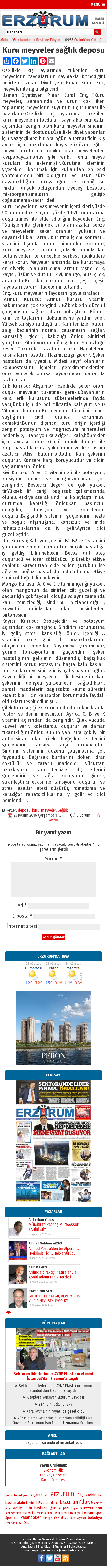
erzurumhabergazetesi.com (29, 1543)
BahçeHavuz (77, 1546)
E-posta (22, 916)
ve (90, 1502)
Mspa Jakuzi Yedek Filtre (67, 1550)
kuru (35, 810)
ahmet (98, 1503)
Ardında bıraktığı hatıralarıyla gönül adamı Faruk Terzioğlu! (52, 1274)
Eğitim (52, 1508)
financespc (31, 1550)
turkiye (47, 1518)
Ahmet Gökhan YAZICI (45, 1243)
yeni (80, 1513)
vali (66, 1513)
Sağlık (63, 810)
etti (16, 1518)
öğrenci (81, 1518)
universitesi (23, 1513)
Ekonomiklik (53, 1470)
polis (8, 1495)
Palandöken (31, 1517)
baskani (40, 1508)
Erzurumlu (11, 1523)
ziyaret (36, 1495)
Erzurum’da (46, 1503)
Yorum (53, 859)
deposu (24, 810)
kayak (74, 1508)
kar (21, 1523)
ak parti (63, 1508)
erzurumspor (93, 1513)
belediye (95, 1517)
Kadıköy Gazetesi (53, 1475)
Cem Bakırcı (38, 1267)
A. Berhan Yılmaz (42, 1219)
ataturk (22, 1503)
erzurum (62, 1494)
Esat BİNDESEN (40, 1291)
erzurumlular (44, 1513)
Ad (22, 905)
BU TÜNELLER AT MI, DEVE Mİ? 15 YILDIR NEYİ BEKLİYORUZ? (54, 1298)
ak (46, 1495)
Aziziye (18, 1508)
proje (8, 1508)
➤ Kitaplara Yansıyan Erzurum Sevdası (53, 1397)
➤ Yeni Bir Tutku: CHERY (53, 1404)
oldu (29, 1508)
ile (33, 1513)
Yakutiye (61, 1517)
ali (56, 1503)
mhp (32, 1503)
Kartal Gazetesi (53, 1479)
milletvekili (87, 1508)
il (36, 1503)
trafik (73, 1513)
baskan (10, 1502)
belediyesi (21, 1495)
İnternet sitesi (22, 926)
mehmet (10, 1513)
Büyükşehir (86, 1495)
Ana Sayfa (28, 1546)
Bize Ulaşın (45, 1546)
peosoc (46, 1550)
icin (72, 1518)
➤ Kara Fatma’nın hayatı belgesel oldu (53, 1411)
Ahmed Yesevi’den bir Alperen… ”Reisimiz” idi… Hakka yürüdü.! (54, 1250)
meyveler (48, 810)
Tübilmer (60, 1546)
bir (100, 1495)
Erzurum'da (73, 1501)
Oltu (27, 1523)
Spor (8, 1518)
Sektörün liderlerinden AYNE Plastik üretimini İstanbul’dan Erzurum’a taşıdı (53, 1376)
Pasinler (58, 1513)
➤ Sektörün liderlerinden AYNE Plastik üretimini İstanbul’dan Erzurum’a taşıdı (53, 1388)
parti (99, 1508)
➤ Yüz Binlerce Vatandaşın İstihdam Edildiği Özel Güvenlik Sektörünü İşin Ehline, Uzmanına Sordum (53, 1420)
